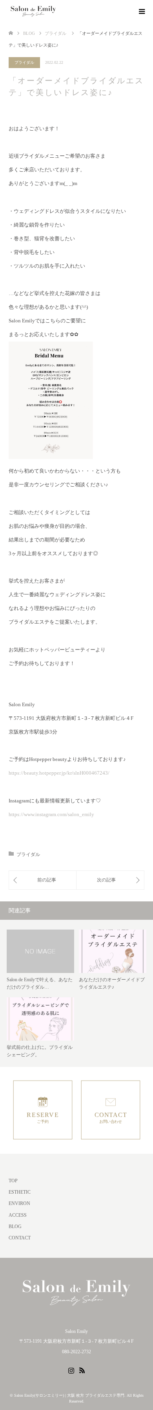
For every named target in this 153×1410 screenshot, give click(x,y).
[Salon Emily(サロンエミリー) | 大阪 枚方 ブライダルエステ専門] (33, 11)
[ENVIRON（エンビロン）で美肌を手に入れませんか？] (42, 880)
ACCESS (18, 1215)
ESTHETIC (20, 1192)
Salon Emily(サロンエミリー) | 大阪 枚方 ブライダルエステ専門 (69, 1395)
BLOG (15, 1226)
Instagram (71, 1369)
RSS (82, 1369)
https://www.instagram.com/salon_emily (51, 814)
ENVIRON (19, 1203)
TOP (13, 1180)
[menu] (141, 11)
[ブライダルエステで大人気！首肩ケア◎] (110, 880)
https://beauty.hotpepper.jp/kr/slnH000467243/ (59, 773)
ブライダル (24, 62)
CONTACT (20, 1238)
